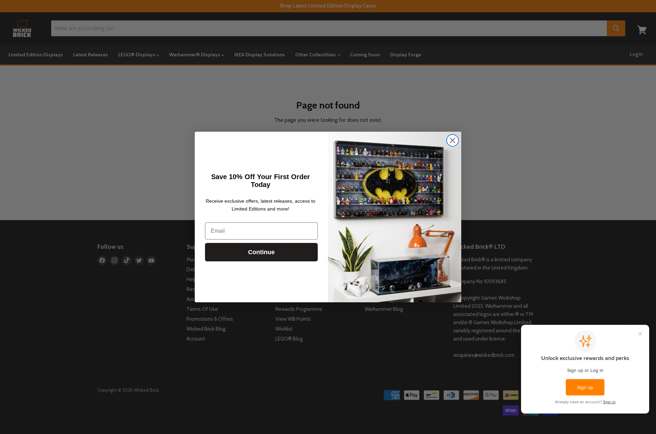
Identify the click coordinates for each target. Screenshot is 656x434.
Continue (261, 252)
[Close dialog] (453, 140)
